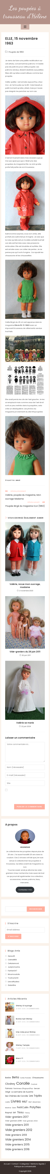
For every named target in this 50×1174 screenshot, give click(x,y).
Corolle (23, 1083)
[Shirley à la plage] (9, 1007)
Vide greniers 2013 (16, 1135)
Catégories (24, 1164)
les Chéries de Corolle (16, 1095)
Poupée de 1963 (16, 52)
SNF (14, 1112)
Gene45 (11, 956)
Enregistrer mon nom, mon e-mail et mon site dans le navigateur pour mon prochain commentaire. (25, 796)
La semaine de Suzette (22, 1092)
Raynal (8, 1112)
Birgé (18, 480)
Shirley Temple (23, 1045)
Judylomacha (14, 967)
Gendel (37, 1088)
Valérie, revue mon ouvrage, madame (25, 586)
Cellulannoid (13, 963)
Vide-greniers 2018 (13, 1121)
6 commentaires (33, 1009)
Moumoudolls (14, 974)
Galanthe (12, 985)
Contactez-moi (25, 889)
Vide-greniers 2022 (30, 1121)
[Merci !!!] (9, 1059)
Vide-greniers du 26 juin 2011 (25, 651)
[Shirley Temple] (9, 1046)
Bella (15, 1077)
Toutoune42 (13, 978)
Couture (34, 1084)
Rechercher (10, 905)
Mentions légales (38, 1164)
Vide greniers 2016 (17, 1149)
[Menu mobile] (25, 27)
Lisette (7, 1102)
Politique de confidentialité (25, 1166)
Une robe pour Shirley (26, 1032)
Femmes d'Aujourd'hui (23, 1088)
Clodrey (10, 1084)
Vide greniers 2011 (17, 1125)
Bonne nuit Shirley (24, 1019)
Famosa (8, 1088)
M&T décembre (34, 1102)
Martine (8, 1108)
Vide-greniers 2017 (17, 1117)
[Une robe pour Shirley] (9, 1033)
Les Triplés (35, 1096)
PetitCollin (23, 1107)
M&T (24, 1101)
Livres (16, 1101)
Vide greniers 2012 (18, 1130)
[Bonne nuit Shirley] (9, 1020)
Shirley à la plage (24, 1005)
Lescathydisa (13, 981)
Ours (14, 1107)
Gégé (7, 1092)
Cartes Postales (25, 1078)
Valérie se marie (25, 722)
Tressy (27, 1113)
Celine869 (12, 959)
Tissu (20, 1112)
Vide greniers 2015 (17, 1144)
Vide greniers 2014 (18, 1139)
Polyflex (35, 1107)
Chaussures (38, 1077)
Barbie (8, 1077)
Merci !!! (19, 1058)
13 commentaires (33, 1022)
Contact (14, 1164)
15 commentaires (33, 1048)
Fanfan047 (12, 970)
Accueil (7, 1164)
